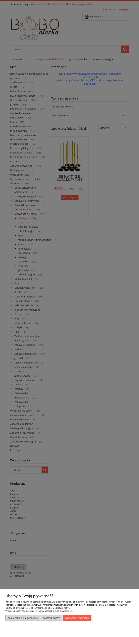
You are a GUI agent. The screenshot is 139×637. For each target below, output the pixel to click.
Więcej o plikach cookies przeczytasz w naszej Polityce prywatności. (39, 610)
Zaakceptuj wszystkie (77, 617)
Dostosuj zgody (51, 617)
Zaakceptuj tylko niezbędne (23, 617)
